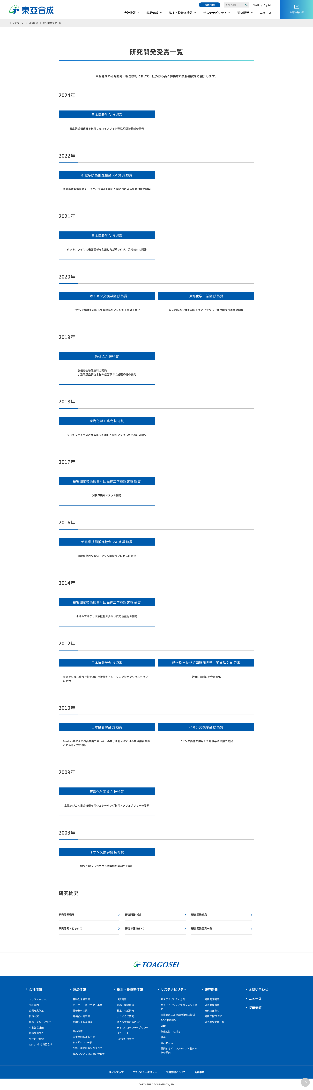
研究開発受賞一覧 (214, 1021)
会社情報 (130, 12)
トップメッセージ (39, 999)
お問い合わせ (258, 989)
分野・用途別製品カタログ (87, 1048)
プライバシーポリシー (145, 1072)
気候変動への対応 (170, 1031)
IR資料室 (122, 999)
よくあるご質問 (125, 1016)
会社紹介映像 (36, 1038)
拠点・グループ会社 (40, 1021)
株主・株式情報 (125, 1010)
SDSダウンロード (82, 1042)
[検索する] (246, 4)
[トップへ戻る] (305, 1082)
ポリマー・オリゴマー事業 (87, 1005)
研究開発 (243, 12)
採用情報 (209, 5)
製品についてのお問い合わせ (89, 1053)
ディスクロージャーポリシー (132, 1027)
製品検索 (78, 1031)
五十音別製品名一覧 (84, 1036)
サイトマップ (116, 1072)
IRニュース (123, 1033)
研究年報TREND (213, 1016)
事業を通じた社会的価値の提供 (178, 1014)
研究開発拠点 (212, 1010)
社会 (163, 1037)
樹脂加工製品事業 (82, 1021)
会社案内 (34, 1005)
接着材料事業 (80, 1010)
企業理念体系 (36, 1010)
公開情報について (176, 1072)
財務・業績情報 (125, 1005)
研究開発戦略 (212, 999)
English (267, 5)
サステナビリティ (215, 12)
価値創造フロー (37, 1033)
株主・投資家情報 (181, 12)
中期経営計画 (36, 1027)
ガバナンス (167, 1042)
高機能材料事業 (81, 1016)
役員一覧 (34, 1016)
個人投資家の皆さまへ (129, 1021)
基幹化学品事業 (81, 999)
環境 (163, 1026)
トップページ (16, 23)
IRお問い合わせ (125, 1038)
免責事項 (199, 1072)
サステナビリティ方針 (173, 999)
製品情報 (152, 12)
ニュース (265, 12)
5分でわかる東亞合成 (40, 1044)
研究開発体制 (212, 1005)
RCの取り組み (168, 1020)
